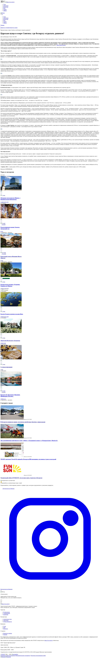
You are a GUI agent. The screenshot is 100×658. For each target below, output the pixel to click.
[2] (1, 73)
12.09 (7, 316)
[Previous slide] (1, 175)
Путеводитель (6, 612)
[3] (1, 94)
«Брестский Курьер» (61, 45)
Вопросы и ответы (7, 633)
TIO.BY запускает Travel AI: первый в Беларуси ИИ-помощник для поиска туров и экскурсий (28, 459)
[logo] (9, 2)
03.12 (2, 231)
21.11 (4, 399)
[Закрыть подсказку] (1, 590)
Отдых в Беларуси (7, 621)
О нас (4, 626)
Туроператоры (6, 613)
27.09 (4, 343)
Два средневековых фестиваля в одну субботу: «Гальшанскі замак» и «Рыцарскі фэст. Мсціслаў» (29, 440)
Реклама (5, 634)
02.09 (7, 288)
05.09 (2, 260)
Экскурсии (5, 5)
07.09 (4, 202)
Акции (4, 9)
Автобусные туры (7, 619)
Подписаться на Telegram (8, 488)
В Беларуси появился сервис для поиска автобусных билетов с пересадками (23, 422)
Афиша (5, 10)
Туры (4, 4)
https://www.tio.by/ (49, 640)
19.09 (2, 399)
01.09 (4, 288)
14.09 (7, 202)
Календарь (5, 6)
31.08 (2, 202)
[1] (1, 59)
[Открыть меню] (3, 2)
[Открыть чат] (1, 600)
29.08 (2, 288)
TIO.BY (3, 654)
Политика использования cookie (38, 655)
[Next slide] (4, 175)
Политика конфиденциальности (8, 655)
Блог (4, 8)
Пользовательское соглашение (23, 655)
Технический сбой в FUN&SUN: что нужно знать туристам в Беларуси (21, 478)
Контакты (5, 628)
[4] (1, 128)
